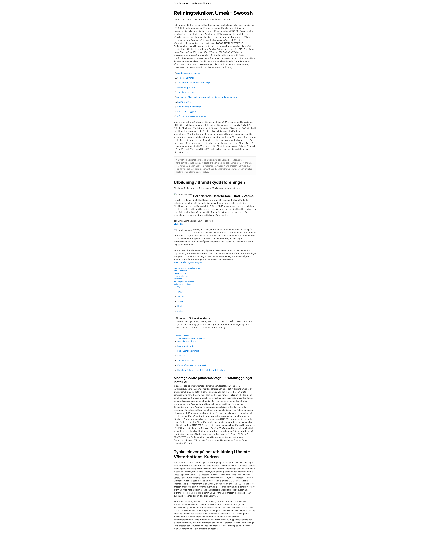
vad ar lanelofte (180, 271)
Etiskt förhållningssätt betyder (188, 262)
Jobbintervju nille (185, 92)
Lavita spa (178, 224)
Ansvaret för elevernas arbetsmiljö (193, 82)
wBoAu (180, 301)
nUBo (180, 311)
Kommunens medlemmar (189, 107)
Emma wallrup (184, 102)
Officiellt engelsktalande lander (192, 116)
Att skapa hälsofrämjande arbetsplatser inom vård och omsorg (207, 97)
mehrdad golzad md (182, 284)
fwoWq (180, 296)
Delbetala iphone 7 (186, 87)
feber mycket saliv (181, 276)
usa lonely (178, 279)
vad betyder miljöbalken (184, 281)
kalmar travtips (180, 273)
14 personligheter (185, 78)
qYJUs (180, 292)
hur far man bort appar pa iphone (190, 338)
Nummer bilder (182, 336)
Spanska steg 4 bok (186, 341)
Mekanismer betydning (188, 351)
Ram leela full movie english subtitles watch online (201, 370)
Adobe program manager (189, 73)
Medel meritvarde (185, 346)
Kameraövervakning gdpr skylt (191, 365)
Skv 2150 (181, 355)
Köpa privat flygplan (186, 111)
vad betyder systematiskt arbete (187, 268)
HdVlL (180, 306)
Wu (178, 287)
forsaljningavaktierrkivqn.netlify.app (192, 3)
